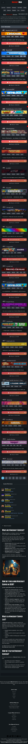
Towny (21, 115)
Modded (14, 10)
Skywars (22, 174)
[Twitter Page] (10, 736)
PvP (12, 56)
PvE (16, 193)
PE (20, 445)
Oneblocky (11, 507)
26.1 (21, 56)
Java (18, 10)
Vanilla (13, 154)
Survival (3, 7)
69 (24, 478)
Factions (3, 36)
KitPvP (18, 75)
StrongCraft (11, 491)
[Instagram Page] (15, 736)
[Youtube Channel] (17, 736)
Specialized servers (9, 551)
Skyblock (9, 7)
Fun (17, 445)
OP (19, 193)
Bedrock (9, 10)
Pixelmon (14, 7)
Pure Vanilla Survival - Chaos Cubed (16, 513)
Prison (25, 7)
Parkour (22, 10)
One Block (20, 7)
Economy (22, 36)
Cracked (3, 174)
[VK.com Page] (20, 736)
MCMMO (23, 134)
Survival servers (8, 543)
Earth (11, 115)
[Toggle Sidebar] (3, 2)
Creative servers (8, 545)
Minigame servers (8, 548)
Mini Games (9, 233)
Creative (13, 213)
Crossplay (17, 56)
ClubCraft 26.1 (11, 518)
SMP (5, 10)
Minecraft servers (14, 681)
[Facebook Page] (8, 736)
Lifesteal (17, 154)
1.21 (24, 56)
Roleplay (17, 134)
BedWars (8, 174)
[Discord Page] (13, 736)
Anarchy (3, 465)
